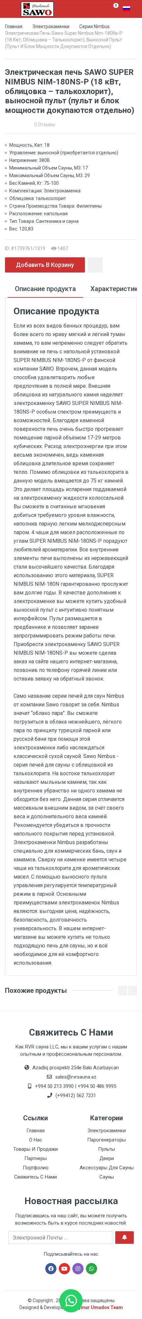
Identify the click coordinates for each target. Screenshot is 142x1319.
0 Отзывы (44, 124)
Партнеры (35, 1158)
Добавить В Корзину (45, 264)
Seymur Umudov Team (98, 1307)
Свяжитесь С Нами (35, 1177)
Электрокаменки (50, 26)
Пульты (106, 1149)
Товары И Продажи (35, 1149)
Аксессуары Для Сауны (107, 1168)
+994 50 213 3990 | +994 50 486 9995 (75, 1086)
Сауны (106, 1177)
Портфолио (36, 1168)
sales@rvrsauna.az (75, 1077)
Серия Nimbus (94, 26)
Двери (106, 1158)
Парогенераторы (106, 1140)
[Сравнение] (95, 265)
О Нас (35, 1140)
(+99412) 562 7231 (75, 1095)
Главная (13, 26)
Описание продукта (45, 289)
